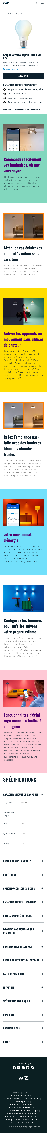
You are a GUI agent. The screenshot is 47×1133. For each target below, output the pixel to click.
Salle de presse (21, 1101)
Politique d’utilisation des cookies (21, 1119)
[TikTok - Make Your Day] (33, 1068)
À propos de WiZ (12, 1098)
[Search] (36, 3)
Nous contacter (31, 1098)
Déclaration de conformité (21, 1095)
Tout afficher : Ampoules (14, 14)
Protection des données (21, 1104)
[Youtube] (28, 1068)
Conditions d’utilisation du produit (21, 1116)
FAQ (28, 1092)
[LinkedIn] (24, 1068)
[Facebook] (15, 1068)
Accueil (16, 1092)
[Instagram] (19, 1068)
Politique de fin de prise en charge (21, 1110)
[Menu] (42, 3)
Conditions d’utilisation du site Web (21, 1113)
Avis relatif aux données (22, 1122)
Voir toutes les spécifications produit (20, 109)
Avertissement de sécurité (21, 1107)
